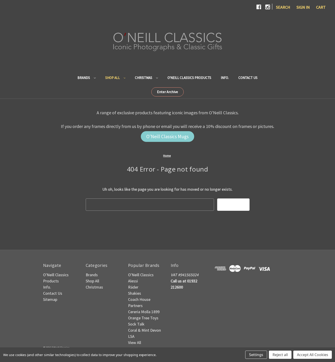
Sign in (303, 7)
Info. (225, 78)
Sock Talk (136, 324)
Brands (84, 78)
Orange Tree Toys (143, 317)
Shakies (134, 293)
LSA (131, 336)
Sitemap (50, 299)
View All (134, 342)
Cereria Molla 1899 (144, 311)
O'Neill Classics (141, 274)
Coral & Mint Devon (144, 330)
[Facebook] (258, 7)
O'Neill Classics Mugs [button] (167, 136)
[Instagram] (267, 7)
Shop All (113, 78)
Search (283, 7)
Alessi (133, 281)
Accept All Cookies (312, 354)
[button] (167, 91)
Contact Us (248, 78)
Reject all (280, 354)
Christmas (144, 78)
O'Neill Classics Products (189, 78)
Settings (256, 354)
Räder (133, 287)
